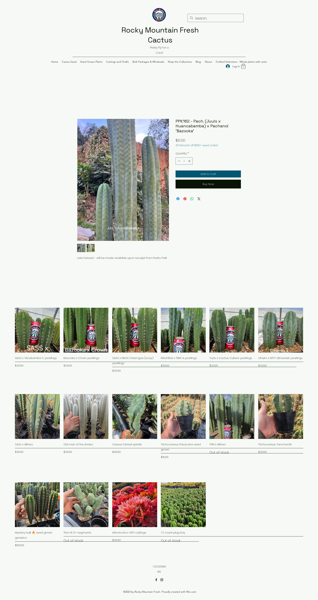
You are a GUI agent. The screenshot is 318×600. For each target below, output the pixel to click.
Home (81, 105)
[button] (69, 61)
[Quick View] (37, 330)
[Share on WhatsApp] (192, 199)
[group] (159, 340)
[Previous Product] (9, 330)
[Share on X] (199, 199)
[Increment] (189, 161)
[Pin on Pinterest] (185, 199)
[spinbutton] (184, 161)
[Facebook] (156, 580)
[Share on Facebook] (178, 199)
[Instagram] (162, 580)
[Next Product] (308, 330)
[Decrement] (178, 161)
